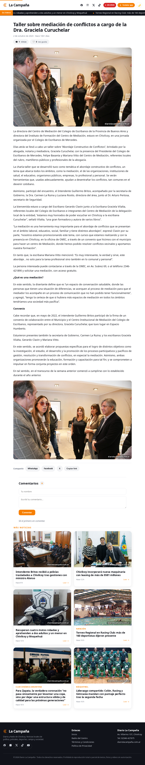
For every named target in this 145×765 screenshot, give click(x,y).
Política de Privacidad (82, 745)
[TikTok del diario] (99, 5)
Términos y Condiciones (83, 742)
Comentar (27, 512)
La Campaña (19, 5)
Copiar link (72, 469)
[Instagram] (11, 746)
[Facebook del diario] (81, 5)
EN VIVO (110, 5)
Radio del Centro (80, 738)
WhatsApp (33, 468)
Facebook (48, 468)
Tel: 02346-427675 (125, 738)
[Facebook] (5, 746)
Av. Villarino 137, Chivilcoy (129, 734)
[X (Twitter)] (17, 746)
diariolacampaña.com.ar (128, 742)
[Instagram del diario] (87, 5)
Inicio (74, 734)
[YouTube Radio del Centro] (29, 746)
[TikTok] (23, 746)
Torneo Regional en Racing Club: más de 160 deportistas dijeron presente (90, 12)
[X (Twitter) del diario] (93, 5)
